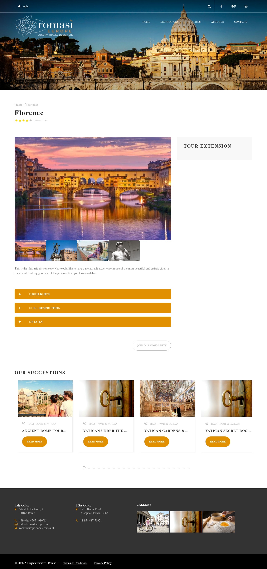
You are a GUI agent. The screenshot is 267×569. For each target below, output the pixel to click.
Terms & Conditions (75, 563)
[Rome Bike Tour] (153, 531)
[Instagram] (246, 6)
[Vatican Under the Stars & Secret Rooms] (186, 531)
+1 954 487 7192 (90, 520)
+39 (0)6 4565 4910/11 (33, 520)
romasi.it (49, 528)
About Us (217, 21)
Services (195, 21)
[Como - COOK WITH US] (219, 531)
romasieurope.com (30, 528)
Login (25, 6)
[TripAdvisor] (233, 6)
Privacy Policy (103, 563)
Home (146, 21)
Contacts (240, 21)
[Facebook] (221, 6)
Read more (34, 441)
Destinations (169, 21)
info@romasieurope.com (34, 524)
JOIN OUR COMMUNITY (152, 345)
